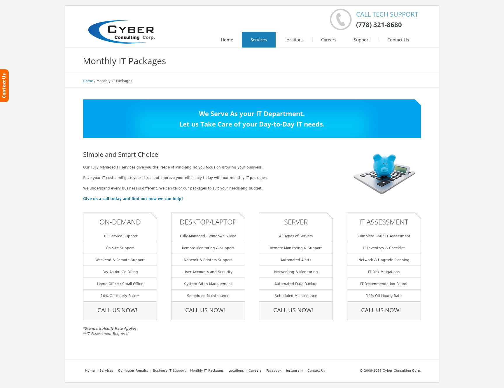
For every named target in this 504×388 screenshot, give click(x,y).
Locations (236, 371)
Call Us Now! (117, 310)
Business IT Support (169, 371)
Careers (255, 371)
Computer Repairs (133, 371)
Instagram (294, 371)
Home (88, 81)
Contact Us (316, 371)
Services (106, 371)
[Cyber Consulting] (121, 32)
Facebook (273, 371)
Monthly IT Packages (207, 371)
